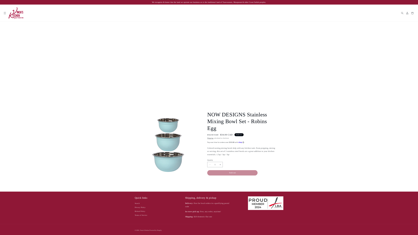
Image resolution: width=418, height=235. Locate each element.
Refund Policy (140, 211)
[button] (4, 13)
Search (137, 203)
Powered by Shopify (156, 230)
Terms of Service (141, 215)
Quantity (210, 160)
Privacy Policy (140, 207)
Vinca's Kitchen (144, 230)
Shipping (210, 138)
